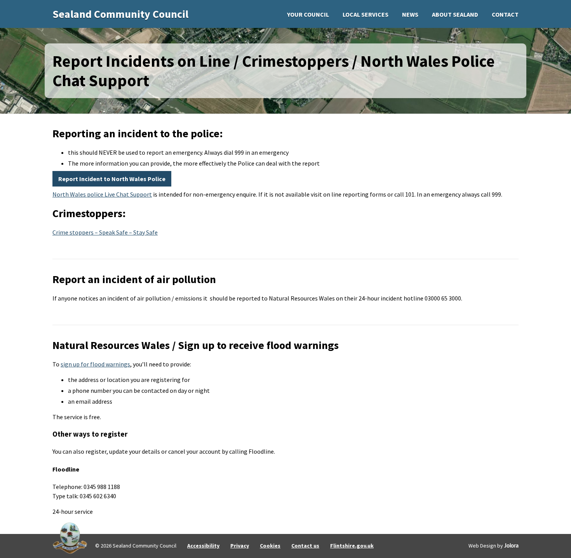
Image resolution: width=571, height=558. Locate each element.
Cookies (270, 545)
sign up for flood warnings (95, 364)
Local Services (365, 14)
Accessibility (203, 545)
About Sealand (455, 14)
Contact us (305, 545)
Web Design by (493, 545)
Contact (505, 14)
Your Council (308, 14)
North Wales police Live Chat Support (102, 194)
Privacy (239, 545)
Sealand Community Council (120, 14)
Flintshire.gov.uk (352, 545)
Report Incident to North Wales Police (111, 179)
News (410, 14)
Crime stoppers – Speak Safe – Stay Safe (105, 232)
